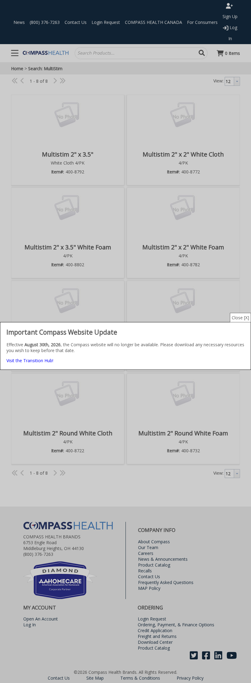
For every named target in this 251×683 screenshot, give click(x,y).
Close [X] (240, 318)
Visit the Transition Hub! (29, 360)
